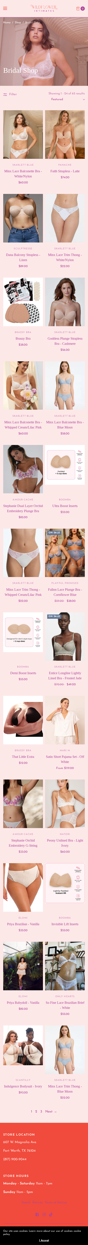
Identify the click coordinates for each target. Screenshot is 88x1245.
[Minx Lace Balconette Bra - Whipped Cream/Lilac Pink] (23, 385)
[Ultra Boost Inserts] (65, 469)
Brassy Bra (23, 338)
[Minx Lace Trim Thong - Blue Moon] (65, 1049)
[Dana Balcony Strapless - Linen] (23, 218)
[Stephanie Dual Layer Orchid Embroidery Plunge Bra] (23, 469)
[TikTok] (51, 1215)
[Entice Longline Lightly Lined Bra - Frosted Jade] (65, 636)
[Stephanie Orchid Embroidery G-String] (23, 803)
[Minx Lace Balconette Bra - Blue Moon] (65, 385)
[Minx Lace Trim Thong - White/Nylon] (65, 218)
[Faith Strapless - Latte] (65, 134)
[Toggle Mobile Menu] (8, 8)
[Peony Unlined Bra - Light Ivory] (65, 803)
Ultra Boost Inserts (65, 506)
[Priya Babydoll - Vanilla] (23, 966)
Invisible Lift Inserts (64, 924)
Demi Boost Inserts (23, 673)
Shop (18, 22)
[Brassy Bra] (23, 302)
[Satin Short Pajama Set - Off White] (65, 720)
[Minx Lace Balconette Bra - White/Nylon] (23, 134)
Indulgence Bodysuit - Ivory (23, 1086)
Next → (51, 1111)
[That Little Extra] (23, 720)
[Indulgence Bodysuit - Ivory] (23, 1049)
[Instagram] (44, 1215)
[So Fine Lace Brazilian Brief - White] (65, 966)
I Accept (44, 1240)
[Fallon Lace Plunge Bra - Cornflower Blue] (65, 553)
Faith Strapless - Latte (65, 171)
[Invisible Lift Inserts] (65, 887)
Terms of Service (56, 1202)
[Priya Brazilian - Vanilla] (23, 887)
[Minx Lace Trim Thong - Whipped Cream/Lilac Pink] (23, 553)
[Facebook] (37, 1215)
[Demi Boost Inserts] (23, 636)
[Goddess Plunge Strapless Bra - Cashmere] (65, 302)
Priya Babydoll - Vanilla (23, 1002)
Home (7, 22)
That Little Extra (23, 757)
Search (25, 1202)
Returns (37, 1202)
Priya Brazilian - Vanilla (23, 924)
